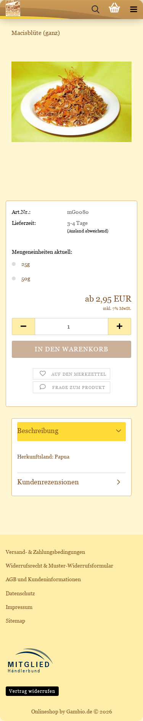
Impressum (19, 607)
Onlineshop (44, 711)
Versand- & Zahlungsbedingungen (45, 552)
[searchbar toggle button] (95, 9)
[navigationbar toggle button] (133, 9)
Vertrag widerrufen (32, 691)
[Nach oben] (122, 710)
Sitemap (15, 620)
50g (25, 278)
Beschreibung (37, 431)
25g (25, 264)
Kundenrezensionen (48, 482)
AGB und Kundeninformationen (43, 579)
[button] (23, 326)
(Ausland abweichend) (87, 231)
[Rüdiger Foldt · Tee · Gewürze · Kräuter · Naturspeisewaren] (10, 9)
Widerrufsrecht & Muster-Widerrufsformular (59, 565)
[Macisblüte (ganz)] (71, 101)
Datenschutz (20, 593)
